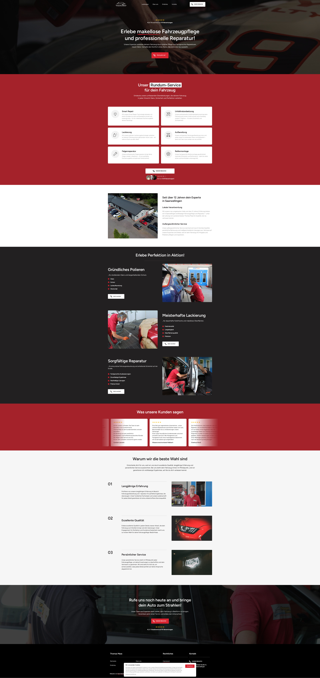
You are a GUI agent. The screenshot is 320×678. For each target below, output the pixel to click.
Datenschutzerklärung (131, 674)
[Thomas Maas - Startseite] (121, 4)
